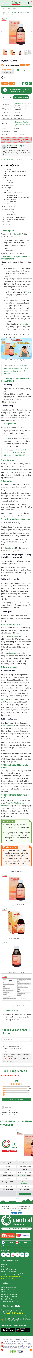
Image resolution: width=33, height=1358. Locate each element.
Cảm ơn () (12, 1115)
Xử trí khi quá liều (12, 201)
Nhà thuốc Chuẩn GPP (8, 1269)
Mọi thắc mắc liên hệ (11, 1306)
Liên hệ (3, 1267)
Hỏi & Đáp (19, 159)
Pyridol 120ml (25, 1163)
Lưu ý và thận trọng (12, 195)
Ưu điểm (7, 222)
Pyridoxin (4, 699)
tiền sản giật (23, 324)
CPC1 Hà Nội (17, 103)
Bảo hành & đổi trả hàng (9, 1294)
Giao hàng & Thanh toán (9, 1297)
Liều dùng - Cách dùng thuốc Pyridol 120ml (14, 176)
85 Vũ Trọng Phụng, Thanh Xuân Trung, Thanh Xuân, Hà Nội (18, 1320)
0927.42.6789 (15, 1313)
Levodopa (21, 441)
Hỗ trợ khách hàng (11, 1261)
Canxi (11, 548)
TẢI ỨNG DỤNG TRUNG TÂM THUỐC (14, 1325)
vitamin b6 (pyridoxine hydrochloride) (24, 1183)
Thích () (5, 1061)
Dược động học (11, 214)
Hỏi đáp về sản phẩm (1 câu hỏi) (16, 1031)
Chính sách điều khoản (8, 1287)
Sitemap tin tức (13, 1301)
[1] (20, 336)
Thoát (20, 1213)
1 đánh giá (23, 70)
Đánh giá (29, 159)
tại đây (16, 1019)
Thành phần (8, 169)
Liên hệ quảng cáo (7, 1278)
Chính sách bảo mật (16, 1210)
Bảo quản (9, 204)
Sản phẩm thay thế (9, 207)
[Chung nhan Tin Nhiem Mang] (20, 1352)
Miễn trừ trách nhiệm (8, 1271)
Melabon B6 (14, 636)
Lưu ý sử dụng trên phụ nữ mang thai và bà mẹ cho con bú (16, 198)
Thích (4, 1051)
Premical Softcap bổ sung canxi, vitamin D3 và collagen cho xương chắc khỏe (16, 452)
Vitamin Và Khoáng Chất (21, 134)
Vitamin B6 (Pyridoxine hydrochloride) (20, 121)
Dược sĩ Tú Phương (14, 145)
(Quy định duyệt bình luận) (12, 1075)
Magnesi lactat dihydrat (21, 123)
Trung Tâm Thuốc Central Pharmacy (16, 1341)
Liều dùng (10, 180)
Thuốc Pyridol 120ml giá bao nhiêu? (15, 217)
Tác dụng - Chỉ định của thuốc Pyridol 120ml (14, 172)
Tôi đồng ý (13, 1213)
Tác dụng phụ (8, 188)
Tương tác (7, 190)
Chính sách (7, 1283)
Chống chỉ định (8, 185)
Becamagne (13, 653)
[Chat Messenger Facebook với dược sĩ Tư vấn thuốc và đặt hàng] (5, 92)
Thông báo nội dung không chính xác (13, 1274)
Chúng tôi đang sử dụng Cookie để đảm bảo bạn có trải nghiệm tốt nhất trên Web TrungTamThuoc (15, 1208)
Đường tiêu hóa (7, 726)
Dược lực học (10, 212)
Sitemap (4, 1301)
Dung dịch (17, 234)
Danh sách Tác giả (7, 1299)
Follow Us (5, 1251)
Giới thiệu (4, 1264)
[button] (14, 1198)
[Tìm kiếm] (29, 8)
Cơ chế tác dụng (9, 209)
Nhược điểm (8, 224)
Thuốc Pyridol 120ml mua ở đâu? (14, 219)
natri (12, 470)
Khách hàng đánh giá (14, 1071)
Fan (9, 1242)
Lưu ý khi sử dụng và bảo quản (13, 192)
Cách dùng (10, 182)
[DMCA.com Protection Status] (13, 1352)
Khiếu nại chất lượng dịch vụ (10, 1276)
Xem (23, 65)
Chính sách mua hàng (8, 1289)
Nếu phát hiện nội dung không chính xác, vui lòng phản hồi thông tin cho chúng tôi (17, 140)
